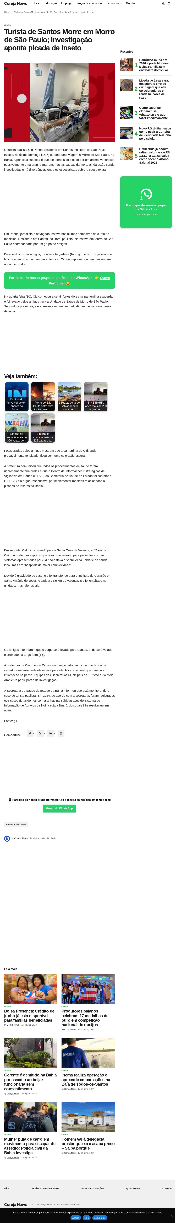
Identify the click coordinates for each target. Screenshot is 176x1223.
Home (7, 12)
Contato (167, 1188)
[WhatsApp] (61, 733)
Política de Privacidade (45, 1188)
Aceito (75, 1217)
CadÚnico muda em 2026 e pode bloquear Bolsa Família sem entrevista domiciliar (154, 65)
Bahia (8, 25)
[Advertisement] (59, 202)
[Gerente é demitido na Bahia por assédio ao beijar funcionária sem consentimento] (30, 1053)
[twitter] (40, 733)
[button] (163, 3)
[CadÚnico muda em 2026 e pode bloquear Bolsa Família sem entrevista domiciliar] (126, 64)
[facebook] (30, 733)
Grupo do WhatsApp (59, 808)
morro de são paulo (16, 825)
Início (7, 1188)
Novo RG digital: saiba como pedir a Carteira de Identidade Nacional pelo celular (155, 133)
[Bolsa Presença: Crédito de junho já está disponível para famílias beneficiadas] (30, 989)
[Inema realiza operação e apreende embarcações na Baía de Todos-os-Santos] (88, 1053)
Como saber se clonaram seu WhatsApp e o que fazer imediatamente (153, 113)
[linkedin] (50, 733)
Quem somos (133, 1188)
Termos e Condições (92, 1188)
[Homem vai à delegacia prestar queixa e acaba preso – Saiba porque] (88, 1117)
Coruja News (15, 3)
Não (86, 1217)
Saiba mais (100, 1217)
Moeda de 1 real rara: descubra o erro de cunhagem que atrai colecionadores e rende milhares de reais (154, 89)
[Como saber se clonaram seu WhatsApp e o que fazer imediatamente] (126, 112)
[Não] (171, 1215)
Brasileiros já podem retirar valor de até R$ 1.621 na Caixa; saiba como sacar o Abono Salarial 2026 (154, 155)
